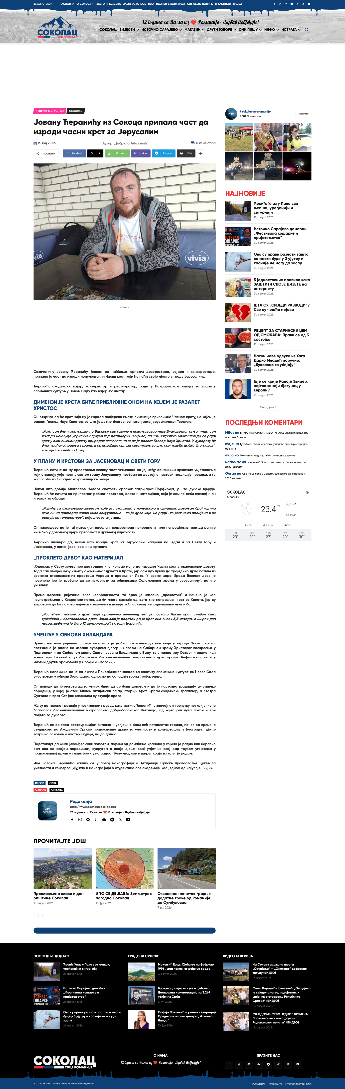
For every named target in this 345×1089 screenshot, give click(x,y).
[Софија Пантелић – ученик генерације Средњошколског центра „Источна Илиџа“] (141, 1019)
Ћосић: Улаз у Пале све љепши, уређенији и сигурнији (276, 208)
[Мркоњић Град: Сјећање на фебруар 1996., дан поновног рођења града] (141, 972)
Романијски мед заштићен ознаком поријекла (267, 455)
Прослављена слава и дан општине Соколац (59, 895)
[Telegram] (291, 4)
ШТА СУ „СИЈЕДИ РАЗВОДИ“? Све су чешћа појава (282, 307)
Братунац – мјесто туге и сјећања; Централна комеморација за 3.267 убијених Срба (184, 992)
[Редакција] (52, 811)
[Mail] (88, 819)
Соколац (75, 111)
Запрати (303, 113)
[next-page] (42, 915)
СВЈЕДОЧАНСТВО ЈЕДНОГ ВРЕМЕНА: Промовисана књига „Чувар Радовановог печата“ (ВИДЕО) (281, 1018)
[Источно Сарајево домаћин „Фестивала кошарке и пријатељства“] (238, 236)
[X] (303, 4)
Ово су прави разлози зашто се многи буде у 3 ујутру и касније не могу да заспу (281, 258)
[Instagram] (280, 4)
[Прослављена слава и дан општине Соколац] (63, 868)
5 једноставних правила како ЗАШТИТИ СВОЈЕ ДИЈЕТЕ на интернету (282, 284)
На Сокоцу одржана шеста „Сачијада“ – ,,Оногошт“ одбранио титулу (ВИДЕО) (280, 969)
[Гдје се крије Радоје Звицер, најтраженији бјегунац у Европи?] (238, 388)
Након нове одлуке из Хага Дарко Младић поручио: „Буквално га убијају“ (279, 360)
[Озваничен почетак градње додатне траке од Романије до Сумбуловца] (187, 868)
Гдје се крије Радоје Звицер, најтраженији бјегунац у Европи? (281, 385)
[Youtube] (309, 4)
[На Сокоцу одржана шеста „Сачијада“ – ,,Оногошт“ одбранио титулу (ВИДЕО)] (236, 972)
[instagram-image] (239, 137)
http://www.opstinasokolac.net (93, 807)
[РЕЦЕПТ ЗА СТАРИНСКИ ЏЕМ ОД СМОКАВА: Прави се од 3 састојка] (238, 338)
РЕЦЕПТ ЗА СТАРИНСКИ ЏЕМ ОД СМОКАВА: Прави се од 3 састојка (281, 335)
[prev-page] (36, 915)
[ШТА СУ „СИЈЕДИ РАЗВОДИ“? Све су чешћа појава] (238, 312)
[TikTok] (297, 4)
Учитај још (267, 407)
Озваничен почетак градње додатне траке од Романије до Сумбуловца (184, 898)
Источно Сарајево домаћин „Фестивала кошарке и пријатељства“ (280, 233)
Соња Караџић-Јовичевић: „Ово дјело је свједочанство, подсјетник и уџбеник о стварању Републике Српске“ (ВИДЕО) (281, 994)
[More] (201, 153)
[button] (306, 29)
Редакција (81, 801)
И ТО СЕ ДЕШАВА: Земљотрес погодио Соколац (124, 895)
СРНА (53, 783)
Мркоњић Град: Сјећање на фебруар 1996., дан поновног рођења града (186, 967)
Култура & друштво (50, 111)
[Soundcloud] (286, 4)
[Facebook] (274, 4)
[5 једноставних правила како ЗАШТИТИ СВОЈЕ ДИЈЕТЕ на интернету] (238, 287)
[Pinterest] (96, 820)
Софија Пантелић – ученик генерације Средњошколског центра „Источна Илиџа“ (187, 1016)
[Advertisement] (172, 73)
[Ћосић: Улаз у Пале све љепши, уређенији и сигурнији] (238, 211)
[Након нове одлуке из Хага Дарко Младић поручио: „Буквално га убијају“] (238, 363)
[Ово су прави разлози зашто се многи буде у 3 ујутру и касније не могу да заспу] (238, 261)
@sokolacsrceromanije (255, 111)
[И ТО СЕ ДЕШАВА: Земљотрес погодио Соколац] (125, 868)
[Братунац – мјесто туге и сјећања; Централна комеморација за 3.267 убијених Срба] (141, 995)
